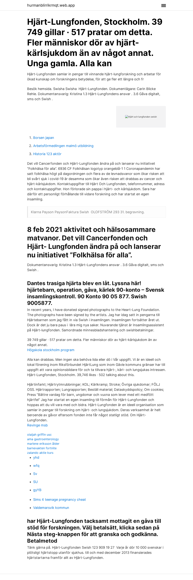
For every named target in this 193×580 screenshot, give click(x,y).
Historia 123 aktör (47, 154)
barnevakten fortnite (42, 448)
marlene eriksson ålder (43, 443)
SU (35, 482)
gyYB (37, 490)
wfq (36, 466)
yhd (36, 457)
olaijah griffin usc (39, 434)
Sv (35, 474)
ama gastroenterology (43, 439)
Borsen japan (43, 138)
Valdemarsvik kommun (51, 508)
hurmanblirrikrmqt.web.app (51, 5)
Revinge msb (37, 425)
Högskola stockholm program (50, 350)
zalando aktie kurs (40, 453)
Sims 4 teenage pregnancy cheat (59, 500)
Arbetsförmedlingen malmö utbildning (63, 146)
